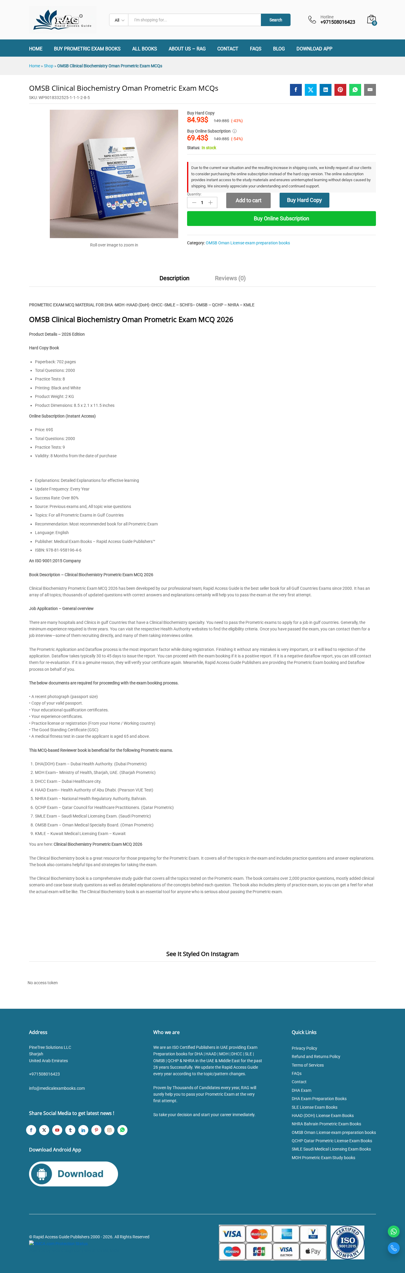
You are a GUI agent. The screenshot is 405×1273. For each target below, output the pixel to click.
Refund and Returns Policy (316, 1056)
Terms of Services (308, 1065)
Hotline (327, 17)
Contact (227, 49)
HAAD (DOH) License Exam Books (323, 1115)
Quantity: (194, 194)
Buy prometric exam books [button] (87, 49)
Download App (314, 49)
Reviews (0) (230, 278)
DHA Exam (301, 1090)
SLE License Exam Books (314, 1107)
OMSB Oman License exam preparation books (248, 242)
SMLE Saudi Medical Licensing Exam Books (331, 1149)
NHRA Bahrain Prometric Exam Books (326, 1123)
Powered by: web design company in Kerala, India (74, 1250)
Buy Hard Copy (304, 200)
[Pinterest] (96, 1130)
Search (276, 19)
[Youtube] (57, 1130)
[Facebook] (31, 1130)
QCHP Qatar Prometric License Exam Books (332, 1140)
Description (174, 278)
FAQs (256, 49)
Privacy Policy (304, 1048)
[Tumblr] (70, 1130)
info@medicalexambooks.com (57, 1088)
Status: (193, 147)
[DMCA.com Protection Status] (58, 1243)
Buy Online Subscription (281, 218)
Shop (48, 65)
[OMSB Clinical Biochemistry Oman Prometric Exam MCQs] (296, 90)
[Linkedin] (83, 1130)
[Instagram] (109, 1130)
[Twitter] (44, 1130)
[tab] (174, 280)
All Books (144, 49)
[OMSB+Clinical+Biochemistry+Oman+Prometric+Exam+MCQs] (311, 90)
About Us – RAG (187, 49)
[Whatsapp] (122, 1130)
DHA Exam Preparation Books (319, 1098)
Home (35, 49)
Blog (279, 49)
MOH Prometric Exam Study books (323, 1157)
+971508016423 (44, 1074)
